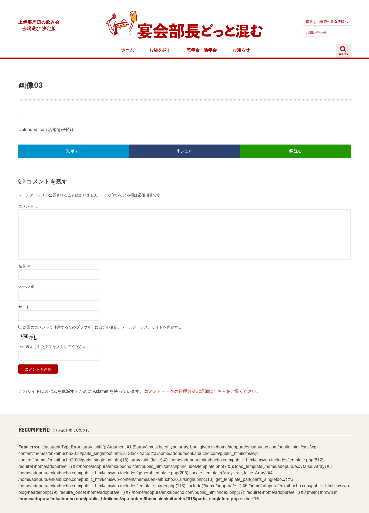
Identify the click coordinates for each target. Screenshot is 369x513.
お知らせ (241, 50)
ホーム (127, 50)
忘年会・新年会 (202, 50)
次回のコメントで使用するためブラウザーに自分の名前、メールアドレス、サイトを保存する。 (104, 327)
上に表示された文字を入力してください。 (54, 347)
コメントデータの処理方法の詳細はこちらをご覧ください (200, 391)
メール (26, 286)
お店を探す (160, 50)
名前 (24, 266)
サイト (24, 307)
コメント (28, 206)
